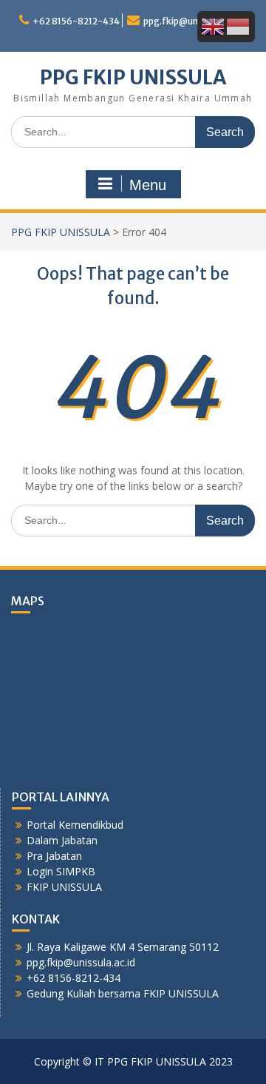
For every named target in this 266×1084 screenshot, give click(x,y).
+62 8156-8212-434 (76, 21)
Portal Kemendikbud (75, 825)
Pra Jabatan (54, 856)
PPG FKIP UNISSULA (133, 77)
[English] (213, 25)
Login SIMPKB (61, 871)
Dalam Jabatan (62, 840)
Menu (147, 185)
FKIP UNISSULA (64, 887)
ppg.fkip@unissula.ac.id (193, 21)
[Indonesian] (238, 25)
